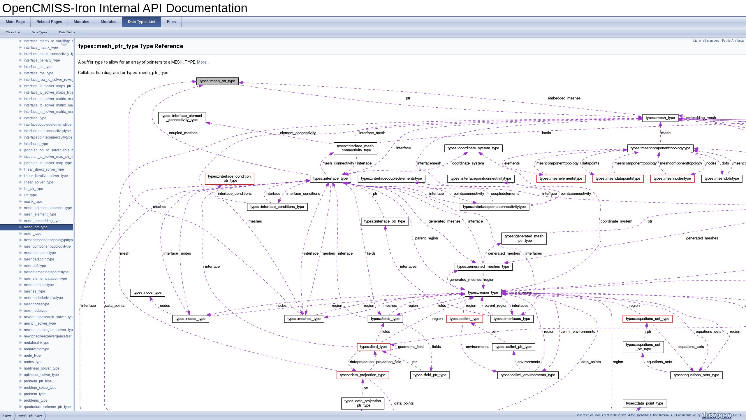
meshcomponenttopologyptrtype (49, 240)
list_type (30, 195)
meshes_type (34, 291)
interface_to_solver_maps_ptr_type (52, 86)
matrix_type (33, 202)
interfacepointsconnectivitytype (48, 137)
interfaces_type (36, 144)
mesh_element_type (40, 214)
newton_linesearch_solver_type (49, 317)
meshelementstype (39, 285)
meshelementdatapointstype (46, 272)
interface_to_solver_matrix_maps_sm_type (58, 112)
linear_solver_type (38, 182)
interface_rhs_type (38, 73)
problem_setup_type (40, 388)
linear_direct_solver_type (44, 169)
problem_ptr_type (38, 381)
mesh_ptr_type (35, 227)
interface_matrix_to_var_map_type (51, 41)
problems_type (35, 400)
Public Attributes (733, 41)
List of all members (706, 41)
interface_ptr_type (38, 67)
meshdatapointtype (39, 259)
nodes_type (33, 362)
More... (203, 62)
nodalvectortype (36, 349)
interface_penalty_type (42, 60)
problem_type (35, 394)
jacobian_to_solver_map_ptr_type (51, 157)
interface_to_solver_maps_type (49, 92)
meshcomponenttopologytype (47, 246)
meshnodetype (35, 311)
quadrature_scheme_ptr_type (47, 407)
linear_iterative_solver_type (46, 176)
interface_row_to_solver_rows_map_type (56, 80)
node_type (32, 356)
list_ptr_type (33, 189)
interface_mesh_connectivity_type (51, 54)
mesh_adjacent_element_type (48, 208)
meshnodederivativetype (43, 298)
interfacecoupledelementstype (48, 125)
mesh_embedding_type (42, 221)
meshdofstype (35, 266)
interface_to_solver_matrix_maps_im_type (57, 105)
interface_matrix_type (41, 48)
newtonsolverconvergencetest (47, 336)
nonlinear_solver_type (41, 368)
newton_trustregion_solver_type (49, 330)
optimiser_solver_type (41, 375)
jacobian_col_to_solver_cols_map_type (55, 150)
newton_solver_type (40, 323)
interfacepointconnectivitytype (47, 131)
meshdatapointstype (40, 253)
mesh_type (32, 234)
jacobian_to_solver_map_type (48, 163)
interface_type (35, 118)
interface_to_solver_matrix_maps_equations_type (63, 99)
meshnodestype (36, 304)
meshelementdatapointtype (45, 278)
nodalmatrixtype (36, 343)
